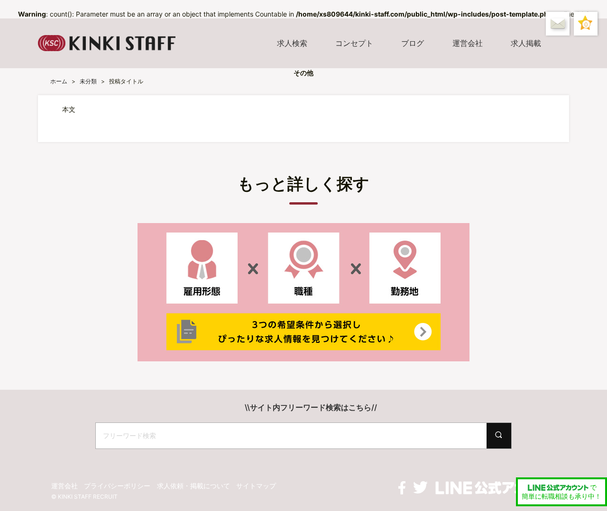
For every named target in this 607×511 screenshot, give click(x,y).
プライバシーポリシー (117, 486)
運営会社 (467, 43)
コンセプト (354, 43)
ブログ (412, 43)
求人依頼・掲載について (193, 486)
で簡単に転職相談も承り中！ (561, 492)
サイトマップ (256, 486)
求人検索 (292, 43)
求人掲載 (526, 43)
